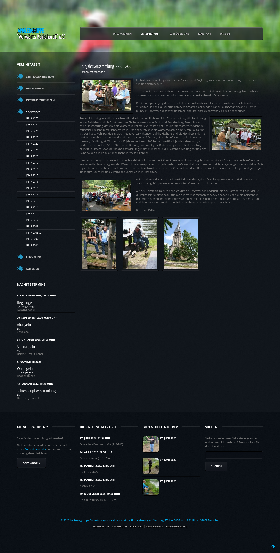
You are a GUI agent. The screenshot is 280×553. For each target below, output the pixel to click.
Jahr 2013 (32, 201)
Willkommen (122, 33)
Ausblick (32, 269)
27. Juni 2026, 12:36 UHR (95, 438)
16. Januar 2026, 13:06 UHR (98, 466)
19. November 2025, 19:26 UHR (100, 494)
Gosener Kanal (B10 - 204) (95, 458)
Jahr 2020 (32, 156)
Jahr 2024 (32, 131)
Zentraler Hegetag (40, 76)
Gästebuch (119, 526)
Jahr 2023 (32, 137)
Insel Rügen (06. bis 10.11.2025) (98, 500)
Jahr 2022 (32, 143)
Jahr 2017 (32, 175)
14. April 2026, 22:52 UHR (96, 452)
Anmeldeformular (35, 449)
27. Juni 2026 (168, 438)
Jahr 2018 (32, 169)
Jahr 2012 (32, 207)
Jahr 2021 (32, 150)
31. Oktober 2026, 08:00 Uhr (36, 339)
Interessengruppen (40, 100)
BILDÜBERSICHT (176, 526)
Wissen (225, 33)
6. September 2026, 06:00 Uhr (36, 295)
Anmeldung (31, 463)
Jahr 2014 (32, 194)
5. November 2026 (29, 362)
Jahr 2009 (32, 226)
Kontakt (204, 33)
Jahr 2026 (32, 118)
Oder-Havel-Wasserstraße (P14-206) (101, 444)
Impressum (101, 526)
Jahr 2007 (32, 239)
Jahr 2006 (32, 245)
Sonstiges (33, 112)
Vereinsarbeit (151, 33)
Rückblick (33, 257)
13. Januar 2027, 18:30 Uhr (35, 383)
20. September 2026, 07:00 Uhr (37, 317)
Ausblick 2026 (88, 486)
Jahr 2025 (32, 124)
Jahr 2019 (32, 162)
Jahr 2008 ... (33, 232)
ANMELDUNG (154, 526)
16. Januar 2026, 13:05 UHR (98, 480)
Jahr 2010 (32, 220)
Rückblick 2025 (89, 472)
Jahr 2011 (32, 213)
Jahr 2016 (32, 182)
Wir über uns (179, 33)
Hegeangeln (35, 88)
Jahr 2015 (32, 188)
